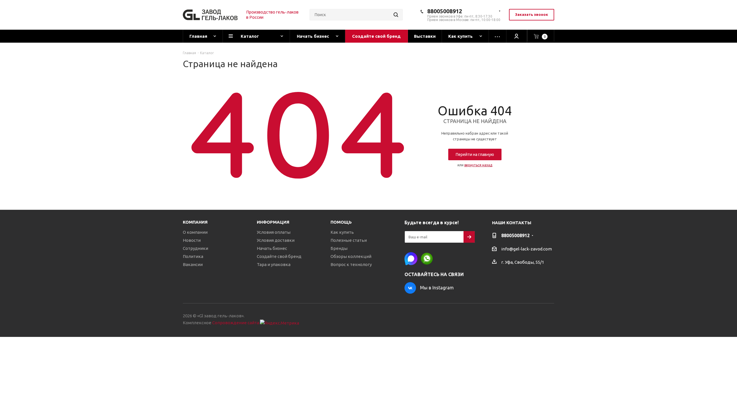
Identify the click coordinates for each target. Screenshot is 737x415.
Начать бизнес (272, 248)
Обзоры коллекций (350, 256)
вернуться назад (478, 165)
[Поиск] (396, 14)
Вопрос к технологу (351, 264)
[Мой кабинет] (517, 36)
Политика (193, 256)
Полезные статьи (348, 240)
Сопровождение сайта (235, 322)
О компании (195, 232)
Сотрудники (195, 248)
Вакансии (193, 264)
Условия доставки (276, 240)
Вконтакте (410, 288)
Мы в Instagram (437, 287)
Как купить (342, 232)
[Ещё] (497, 36)
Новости (192, 240)
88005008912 (444, 11)
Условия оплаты (273, 232)
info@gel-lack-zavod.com (526, 248)
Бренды (338, 248)
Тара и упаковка (273, 264)
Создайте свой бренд (279, 256)
